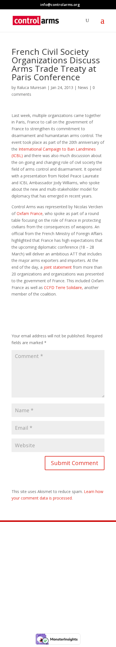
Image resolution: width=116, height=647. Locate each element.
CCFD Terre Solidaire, (63, 287)
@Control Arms (48, 580)
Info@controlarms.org (58, 566)
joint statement (58, 267)
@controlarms (47, 594)
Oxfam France (30, 213)
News (83, 87)
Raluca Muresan (31, 87)
